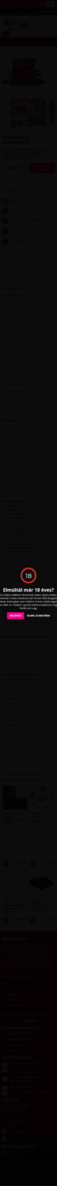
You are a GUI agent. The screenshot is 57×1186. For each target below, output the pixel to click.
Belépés (15, 615)
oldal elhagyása (38, 615)
